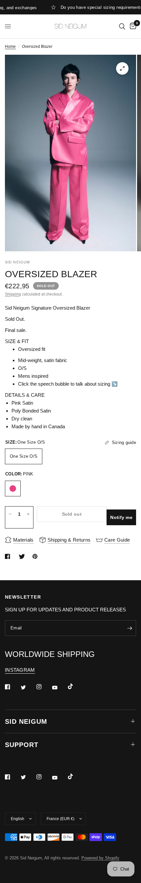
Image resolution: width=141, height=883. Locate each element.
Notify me (121, 517)
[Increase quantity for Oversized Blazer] (28, 514)
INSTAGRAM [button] (20, 670)
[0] (132, 26)
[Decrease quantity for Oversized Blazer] (10, 514)
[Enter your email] (129, 628)
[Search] (122, 26)
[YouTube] (59, 688)
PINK (13, 488)
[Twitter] (28, 687)
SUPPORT (21, 744)
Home (10, 46)
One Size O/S (23, 456)
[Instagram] (43, 687)
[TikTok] (75, 686)
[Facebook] (12, 687)
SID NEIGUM (26, 721)
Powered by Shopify (100, 857)
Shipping (13, 294)
